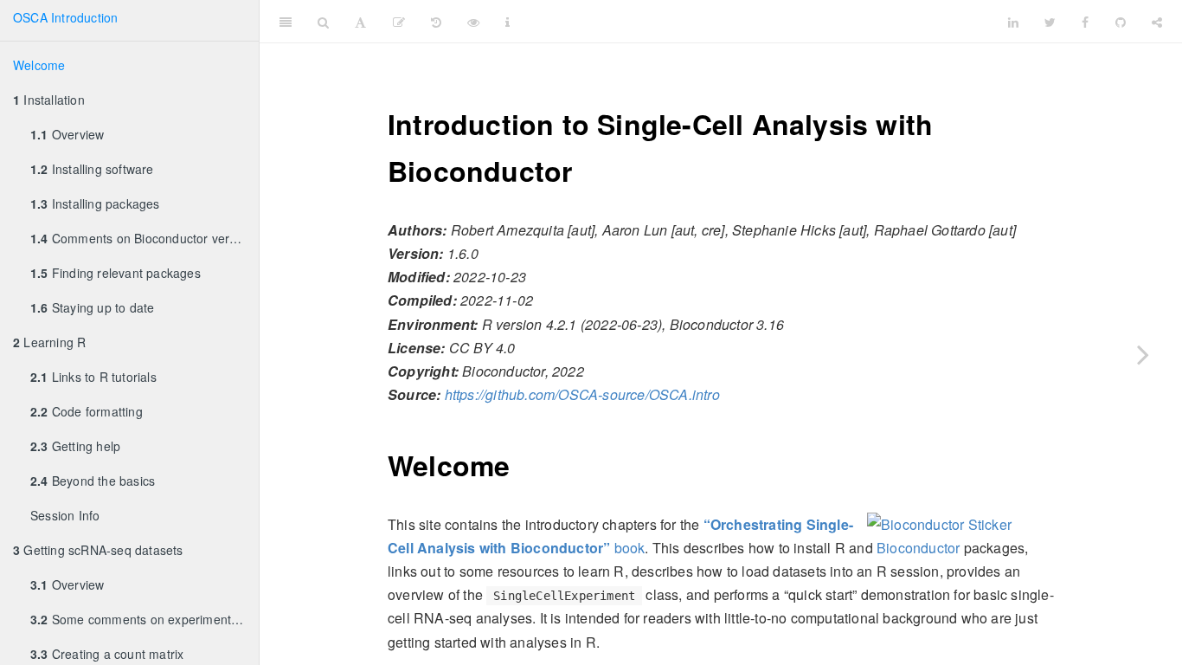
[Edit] (399, 21)
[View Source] (473, 21)
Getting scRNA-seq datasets (98, 549)
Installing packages (95, 203)
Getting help (75, 446)
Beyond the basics (92, 480)
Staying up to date (92, 307)
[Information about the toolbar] (507, 21)
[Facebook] (1085, 21)
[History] (436, 21)
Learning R (49, 342)
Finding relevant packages (115, 272)
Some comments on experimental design (144, 619)
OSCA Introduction (65, 17)
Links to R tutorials (93, 376)
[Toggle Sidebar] (286, 21)
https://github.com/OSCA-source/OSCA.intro (582, 394)
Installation (49, 99)
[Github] (1120, 21)
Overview (67, 134)
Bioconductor (918, 548)
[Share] (1157, 21)
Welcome (39, 65)
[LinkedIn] (1013, 21)
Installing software (92, 169)
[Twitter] (1050, 21)
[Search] (323, 21)
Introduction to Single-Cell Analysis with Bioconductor (759, 21)
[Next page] (1143, 354)
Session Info (65, 515)
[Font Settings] (360, 21)
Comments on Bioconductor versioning (144, 238)
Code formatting (86, 411)
